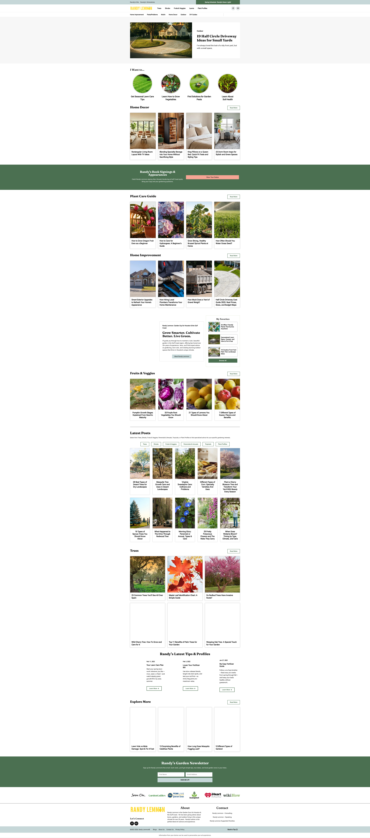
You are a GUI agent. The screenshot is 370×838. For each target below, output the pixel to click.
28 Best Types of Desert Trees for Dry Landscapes (140, 484)
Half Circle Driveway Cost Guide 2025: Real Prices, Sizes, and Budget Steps (226, 302)
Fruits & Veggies (179, 8)
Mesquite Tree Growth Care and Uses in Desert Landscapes (162, 485)
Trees (159, 8)
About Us (161, 829)
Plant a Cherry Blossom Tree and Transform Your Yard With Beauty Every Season (230, 487)
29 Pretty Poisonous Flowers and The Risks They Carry (208, 535)
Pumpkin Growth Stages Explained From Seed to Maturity (142, 415)
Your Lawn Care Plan (155, 665)
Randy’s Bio (134, 2)
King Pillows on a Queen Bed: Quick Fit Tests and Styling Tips (198, 154)
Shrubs (167, 8)
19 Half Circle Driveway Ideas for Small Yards (217, 38)
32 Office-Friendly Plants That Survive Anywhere (227, 327)
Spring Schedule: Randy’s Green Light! (218, 2)
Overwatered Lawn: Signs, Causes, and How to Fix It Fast (227, 339)
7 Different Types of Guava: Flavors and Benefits (227, 415)
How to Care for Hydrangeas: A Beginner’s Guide (171, 243)
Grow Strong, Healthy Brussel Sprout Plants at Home (198, 243)
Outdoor (183, 14)
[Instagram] (233, 8)
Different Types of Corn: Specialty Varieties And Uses (207, 485)
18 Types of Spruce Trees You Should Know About (139, 535)
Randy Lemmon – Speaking (222, 817)
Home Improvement (137, 14)
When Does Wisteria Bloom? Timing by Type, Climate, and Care (230, 535)
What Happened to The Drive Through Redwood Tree (162, 533)
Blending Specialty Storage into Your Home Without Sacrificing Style (171, 154)
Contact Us (170, 829)
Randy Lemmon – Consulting (222, 813)
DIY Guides (193, 14)
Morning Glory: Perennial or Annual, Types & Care (185, 535)
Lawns (191, 8)
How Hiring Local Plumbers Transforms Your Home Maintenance (171, 302)
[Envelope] (238, 8)
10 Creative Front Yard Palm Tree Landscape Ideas (228, 352)
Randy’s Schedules (147, 2)
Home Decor (173, 14)
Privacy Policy (179, 829)
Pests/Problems (152, 14)
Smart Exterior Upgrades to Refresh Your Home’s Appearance (142, 302)
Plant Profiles (202, 8)
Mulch (163, 14)
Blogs (155, 829)
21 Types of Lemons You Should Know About (199, 413)
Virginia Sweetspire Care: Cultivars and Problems (185, 485)
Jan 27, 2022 (223, 660)
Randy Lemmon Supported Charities (222, 821)
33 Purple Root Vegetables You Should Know (171, 415)
